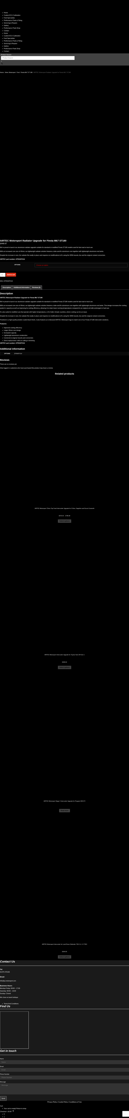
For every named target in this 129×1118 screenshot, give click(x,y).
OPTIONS (17, 264)
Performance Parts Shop (12, 28)
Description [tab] (7, 287)
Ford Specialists (9, 18)
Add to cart (11, 274)
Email (1, 1066)
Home (6, 12)
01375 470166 (5, 972)
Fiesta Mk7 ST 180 (26, 72)
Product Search (6, 55)
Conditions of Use (75, 1102)
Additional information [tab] (22, 287)
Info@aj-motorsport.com (8, 981)
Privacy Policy (52, 1102)
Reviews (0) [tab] (36, 287)
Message (3, 1082)
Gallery (6, 25)
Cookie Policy (63, 1102)
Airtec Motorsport (10, 72)
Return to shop (21, 1108)
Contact (6, 30)
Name (2, 1059)
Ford (18, 72)
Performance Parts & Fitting (13, 20)
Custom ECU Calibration (12, 15)
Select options (64, 521)
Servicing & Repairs (10, 23)
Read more (64, 810)
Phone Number (4, 1074)
